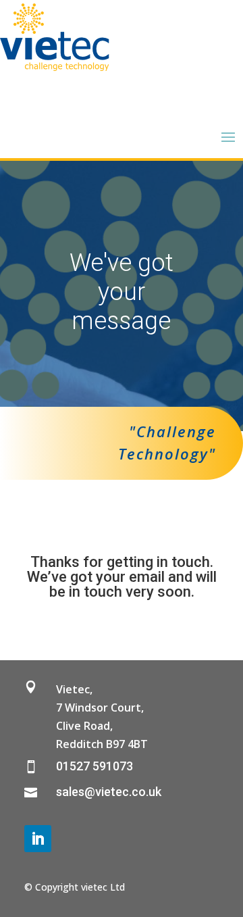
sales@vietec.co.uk (108, 792)
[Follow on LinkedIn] (37, 838)
